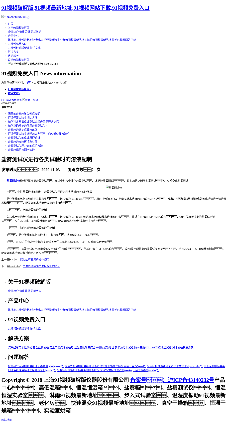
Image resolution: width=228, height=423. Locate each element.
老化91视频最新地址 (47, 39)
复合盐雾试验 (41, 347)
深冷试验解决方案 (182, 347)
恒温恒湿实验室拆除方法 (22, 117)
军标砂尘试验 (163, 347)
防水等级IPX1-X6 (144, 347)
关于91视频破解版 (18, 27)
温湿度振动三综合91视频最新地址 (94, 347)
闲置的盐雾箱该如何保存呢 (24, 113)
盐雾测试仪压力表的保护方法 (25, 145)
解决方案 (13, 51)
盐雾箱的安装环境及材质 (22, 141)
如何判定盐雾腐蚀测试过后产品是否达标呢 (33, 121)
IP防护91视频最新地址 (98, 39)
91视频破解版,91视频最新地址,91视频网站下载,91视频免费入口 (75, 8)
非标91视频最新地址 (72, 39)
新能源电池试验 (124, 347)
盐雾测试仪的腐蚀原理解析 (24, 137)
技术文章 (35, 47)
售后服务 (13, 55)
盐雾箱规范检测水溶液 (21, 149)
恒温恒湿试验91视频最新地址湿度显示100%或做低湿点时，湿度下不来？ (108, 370)
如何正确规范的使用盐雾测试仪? (27, 125)
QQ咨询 (6, 100)
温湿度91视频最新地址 (21, 39)
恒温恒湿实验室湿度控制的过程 (41, 266)
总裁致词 (36, 31)
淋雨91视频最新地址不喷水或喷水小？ (175, 366)
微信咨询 (16, 100)
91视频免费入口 (17, 43)
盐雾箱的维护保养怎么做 (22, 129)
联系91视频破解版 (18, 59)
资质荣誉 (24, 31)
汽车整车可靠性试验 (20, 347)
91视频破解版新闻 (18, 47)
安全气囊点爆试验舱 (61, 347)
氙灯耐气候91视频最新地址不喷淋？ (36, 366)
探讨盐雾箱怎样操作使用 (34, 259)
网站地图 (6, 419)
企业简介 (13, 31)
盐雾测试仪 (13, 180)
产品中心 (13, 35)
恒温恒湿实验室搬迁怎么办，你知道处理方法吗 (38, 133)
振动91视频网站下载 (124, 39)
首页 (10, 23)
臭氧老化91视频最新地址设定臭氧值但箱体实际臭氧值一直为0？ (105, 366)
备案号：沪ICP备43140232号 (172, 380)
